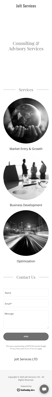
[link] (26, 5)
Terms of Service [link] (30, 348)
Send (26, 336)
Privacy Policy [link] (15, 348)
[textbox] (26, 292)
